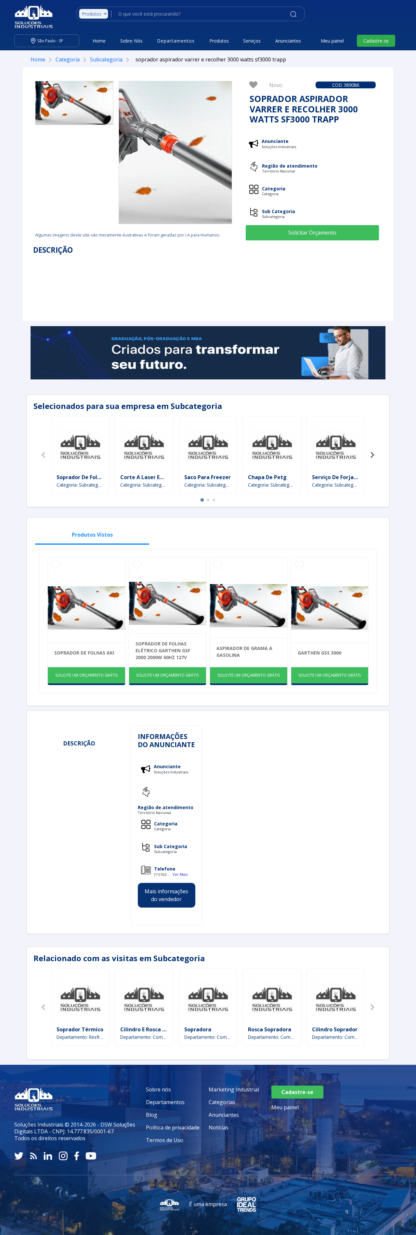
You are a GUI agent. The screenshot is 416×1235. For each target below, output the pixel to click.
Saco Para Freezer (207, 477)
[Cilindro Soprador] (335, 998)
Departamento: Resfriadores (80, 1037)
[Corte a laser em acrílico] (144, 446)
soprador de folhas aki (84, 653)
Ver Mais (180, 874)
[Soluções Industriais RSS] (33, 1155)
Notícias (218, 1127)
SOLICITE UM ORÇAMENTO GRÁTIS (86, 675)
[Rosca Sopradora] (272, 998)
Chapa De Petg (267, 477)
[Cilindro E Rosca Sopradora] (144, 998)
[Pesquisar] (293, 14)
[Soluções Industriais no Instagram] (63, 1156)
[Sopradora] (208, 998)
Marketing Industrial (234, 1089)
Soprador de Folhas (81, 477)
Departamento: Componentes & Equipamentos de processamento (208, 1037)
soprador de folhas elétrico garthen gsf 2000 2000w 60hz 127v (163, 650)
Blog (151, 1114)
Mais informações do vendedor (166, 895)
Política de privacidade (173, 1127)
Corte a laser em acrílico (152, 477)
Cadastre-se (376, 41)
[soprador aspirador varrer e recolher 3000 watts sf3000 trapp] (74, 103)
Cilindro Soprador (335, 1029)
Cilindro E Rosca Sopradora (154, 1029)
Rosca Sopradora (269, 1029)
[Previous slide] (44, 455)
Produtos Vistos (92, 534)
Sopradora (197, 1029)
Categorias (222, 1102)
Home (99, 41)
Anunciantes (288, 41)
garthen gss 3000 (319, 653)
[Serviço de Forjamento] (335, 446)
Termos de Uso (164, 1140)
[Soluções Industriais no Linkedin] (48, 1156)
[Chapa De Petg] (272, 446)
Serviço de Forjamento (341, 477)
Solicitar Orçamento (312, 232)
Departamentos (165, 1102)
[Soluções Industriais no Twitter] (18, 1156)
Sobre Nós (131, 41)
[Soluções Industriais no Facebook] (76, 1156)
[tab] (202, 500)
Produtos (219, 41)
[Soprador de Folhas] (80, 446)
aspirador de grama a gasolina (244, 651)
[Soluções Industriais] (30, 16)
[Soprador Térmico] (80, 998)
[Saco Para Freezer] (208, 446)
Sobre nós (158, 1089)
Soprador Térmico (80, 1029)
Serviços (252, 41)
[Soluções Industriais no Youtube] (90, 1156)
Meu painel (332, 41)
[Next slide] (372, 455)
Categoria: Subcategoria (80, 485)
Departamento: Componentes (144, 1037)
